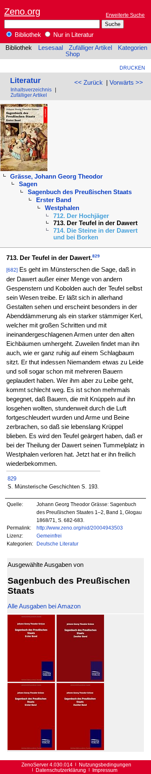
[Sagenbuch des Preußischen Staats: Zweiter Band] (80, 679)
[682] (12, 270)
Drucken (132, 67)
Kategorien (132, 47)
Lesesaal (50, 47)
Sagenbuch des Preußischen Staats (80, 192)
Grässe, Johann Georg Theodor (56, 176)
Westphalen (62, 208)
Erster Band (53, 200)
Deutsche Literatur (57, 543)
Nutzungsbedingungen (105, 764)
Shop (72, 54)
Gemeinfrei (49, 535)
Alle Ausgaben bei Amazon (44, 606)
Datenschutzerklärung (61, 770)
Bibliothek (27, 34)
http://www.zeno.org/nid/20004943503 (79, 527)
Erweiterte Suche (125, 15)
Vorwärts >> (126, 82)
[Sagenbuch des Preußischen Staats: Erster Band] (31, 679)
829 (96, 256)
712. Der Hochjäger (81, 216)
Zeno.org (22, 11)
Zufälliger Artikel (90, 47)
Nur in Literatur (73, 34)
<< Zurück (88, 82)
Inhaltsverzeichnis (31, 89)
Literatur (25, 80)
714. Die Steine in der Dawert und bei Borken (95, 234)
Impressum (104, 770)
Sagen (28, 184)
